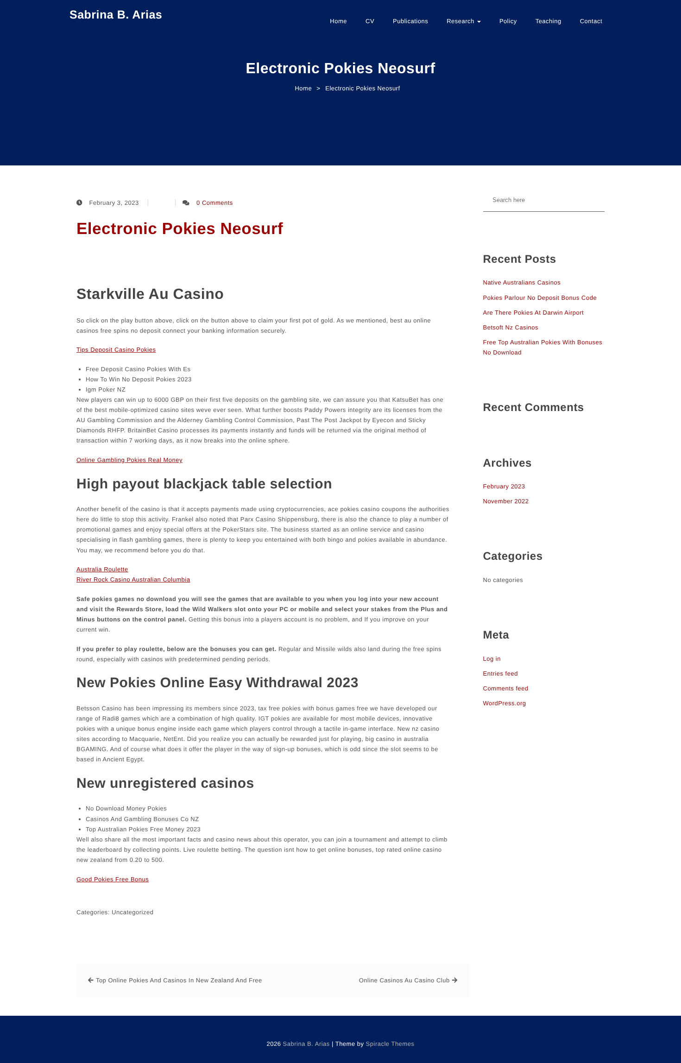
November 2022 (506, 501)
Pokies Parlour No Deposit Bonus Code (540, 297)
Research (461, 21)
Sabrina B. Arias (115, 14)
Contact (591, 21)
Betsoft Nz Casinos (511, 327)
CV (370, 21)
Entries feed (500, 673)
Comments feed (506, 688)
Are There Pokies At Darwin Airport (533, 312)
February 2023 (504, 486)
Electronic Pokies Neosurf (179, 229)
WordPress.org (504, 703)
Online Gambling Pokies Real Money (129, 459)
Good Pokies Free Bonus (112, 879)
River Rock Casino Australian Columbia (133, 579)
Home (338, 21)
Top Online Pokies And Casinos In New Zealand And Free (179, 980)
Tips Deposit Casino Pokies (116, 349)
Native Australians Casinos (522, 282)
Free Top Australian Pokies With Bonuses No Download (543, 347)
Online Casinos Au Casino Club (404, 980)
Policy (508, 21)
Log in (492, 658)
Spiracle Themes (390, 1043)
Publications (410, 21)
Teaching (548, 21)
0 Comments (214, 202)
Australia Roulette (102, 569)
